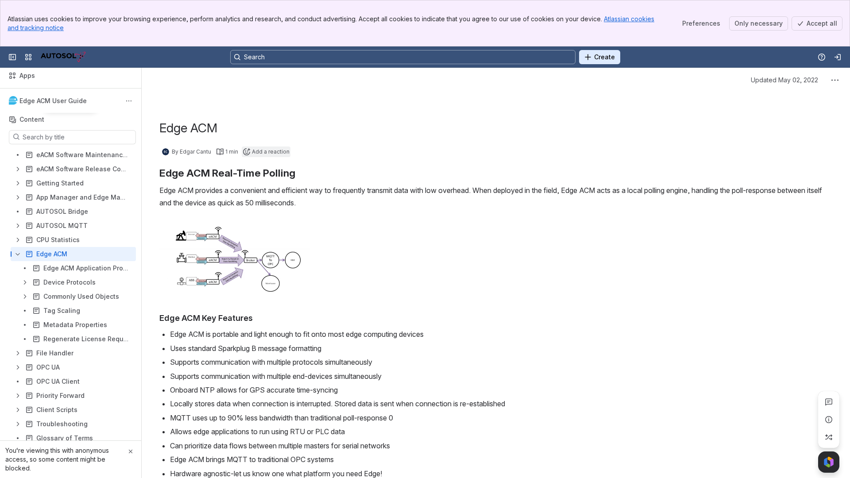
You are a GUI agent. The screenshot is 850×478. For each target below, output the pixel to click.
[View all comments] (829, 402)
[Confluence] (63, 57)
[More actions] (129, 101)
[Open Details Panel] (829, 419)
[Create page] (829, 437)
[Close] (130, 451)
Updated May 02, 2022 (784, 80)
